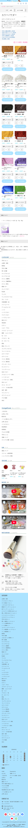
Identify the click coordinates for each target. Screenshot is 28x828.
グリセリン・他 (5, 338)
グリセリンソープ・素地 (8, 374)
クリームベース (5, 304)
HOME (3, 771)
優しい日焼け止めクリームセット (9, 613)
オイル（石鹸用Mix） (7, 281)
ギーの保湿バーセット (7, 603)
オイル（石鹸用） (6, 278)
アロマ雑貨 (4, 398)
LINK (11, 777)
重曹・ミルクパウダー (7, 333)
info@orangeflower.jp (8, 806)
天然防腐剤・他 (5, 302)
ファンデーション (6, 369)
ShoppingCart (13, 771)
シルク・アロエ (5, 328)
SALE (3, 400)
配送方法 (4, 416)
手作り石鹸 (4, 268)
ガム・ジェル (5, 299)
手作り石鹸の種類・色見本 (8, 31)
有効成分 (4, 322)
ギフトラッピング (6, 395)
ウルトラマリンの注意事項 (8, 37)
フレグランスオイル (6, 348)
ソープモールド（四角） (8, 379)
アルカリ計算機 (5, 432)
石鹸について (5, 437)
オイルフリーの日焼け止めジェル (9, 611)
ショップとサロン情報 (7, 456)
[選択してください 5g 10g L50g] (7, 62)
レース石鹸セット (6, 625)
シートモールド (5, 377)
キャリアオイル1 (6, 273)
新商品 (3, 265)
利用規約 (4, 429)
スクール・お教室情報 (7, 453)
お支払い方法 (5, 414)
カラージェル (5, 356)
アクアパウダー (5, 315)
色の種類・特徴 (6, 39)
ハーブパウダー (5, 312)
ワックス (4, 294)
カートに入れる (7, 69)
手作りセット (5, 260)
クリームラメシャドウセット (8, 615)
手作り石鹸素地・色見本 (8, 35)
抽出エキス (4, 320)
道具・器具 (4, 390)
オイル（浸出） (5, 284)
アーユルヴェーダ (6, 307)
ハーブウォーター (6, 317)
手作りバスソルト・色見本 (8, 34)
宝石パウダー (5, 372)
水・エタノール (5, 341)
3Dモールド (4, 382)
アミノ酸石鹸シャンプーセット (9, 629)
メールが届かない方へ (7, 419)
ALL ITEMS (3, 6)
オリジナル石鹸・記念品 (8, 440)
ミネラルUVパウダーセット (8, 605)
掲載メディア (5, 450)
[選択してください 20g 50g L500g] (7, 92)
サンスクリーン (5, 367)
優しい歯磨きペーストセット (8, 621)
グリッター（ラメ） (6, 364)
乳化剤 (3, 291)
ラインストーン (5, 392)
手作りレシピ (5, 434)
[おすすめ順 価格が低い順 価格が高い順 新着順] (21, 10)
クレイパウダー (5, 289)
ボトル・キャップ (6, 385)
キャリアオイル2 (6, 276)
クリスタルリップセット (7, 600)
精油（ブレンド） (6, 346)
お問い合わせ (5, 421)
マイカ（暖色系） (6, 361)
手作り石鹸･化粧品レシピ (7, 783)
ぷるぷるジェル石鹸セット (8, 637)
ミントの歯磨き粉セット (7, 623)
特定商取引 (4, 427)
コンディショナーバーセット (8, 627)
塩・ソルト (4, 335)
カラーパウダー (5, 354)
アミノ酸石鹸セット (6, 631)
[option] (6, 471)
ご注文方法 (4, 411)
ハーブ (3, 309)
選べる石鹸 (4, 271)
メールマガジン (5, 424)
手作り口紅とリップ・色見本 (9, 32)
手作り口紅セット (6, 619)
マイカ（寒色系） (6, 359)
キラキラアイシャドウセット (8, 617)
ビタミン (4, 325)
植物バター (4, 286)
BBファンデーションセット (8, 609)
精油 (3, 343)
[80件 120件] (12, 10)
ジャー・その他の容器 (7, 387)
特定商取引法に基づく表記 (8, 789)
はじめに (4, 773)
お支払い (4, 777)
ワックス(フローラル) (7, 297)
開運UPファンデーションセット (9, 607)
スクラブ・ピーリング (7, 330)
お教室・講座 (5, 263)
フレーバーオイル (6, 351)
